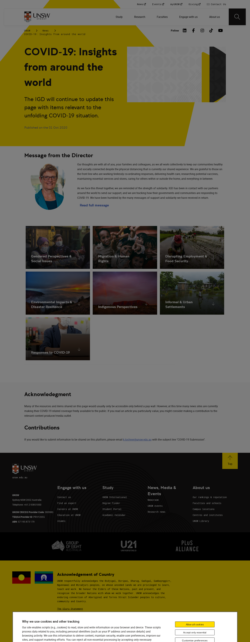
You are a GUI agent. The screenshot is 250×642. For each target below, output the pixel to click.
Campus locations (203, 509)
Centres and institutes (208, 515)
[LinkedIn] (184, 30)
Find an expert (66, 503)
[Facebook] (193, 30)
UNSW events (155, 505)
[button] (230, 461)
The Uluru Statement (70, 608)
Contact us (64, 497)
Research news (156, 511)
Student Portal (111, 509)
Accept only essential (194, 632)
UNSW (27, 30)
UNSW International (114, 497)
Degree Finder (111, 503)
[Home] (37, 16)
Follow (175, 30)
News (46, 30)
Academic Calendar (114, 515)
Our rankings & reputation (210, 497)
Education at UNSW (68, 515)
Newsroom (153, 499)
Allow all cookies (195, 624)
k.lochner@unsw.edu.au (137, 439)
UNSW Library (201, 521)
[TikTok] (211, 30)
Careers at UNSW (67, 509)
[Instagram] (202, 30)
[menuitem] (119, 16)
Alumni (61, 521)
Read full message (94, 205)
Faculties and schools (207, 503)
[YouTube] (220, 30)
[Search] (237, 17)
